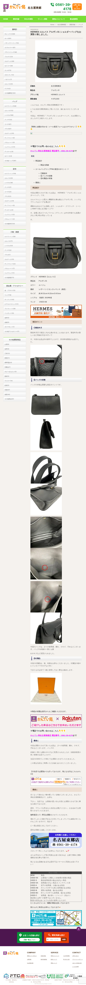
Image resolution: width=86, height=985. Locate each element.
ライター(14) (9, 381)
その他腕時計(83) (10, 93)
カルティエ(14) (9, 201)
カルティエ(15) (9, 259)
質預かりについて (58, 19)
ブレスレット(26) (10, 308)
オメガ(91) (8, 38)
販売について (54, 959)
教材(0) (7, 376)
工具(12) (7, 353)
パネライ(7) (8, 79)
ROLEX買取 (28, 19)
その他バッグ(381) (10, 160)
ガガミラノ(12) (9, 75)
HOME (5, 19)
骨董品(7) (7, 367)
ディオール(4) (9, 151)
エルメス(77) (9, 241)
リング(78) (8, 295)
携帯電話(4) (8, 362)
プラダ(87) (8, 129)
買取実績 (16, 19)
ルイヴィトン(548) (10, 106)
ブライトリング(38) (11, 52)
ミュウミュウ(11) (10, 147)
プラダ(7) (7, 255)
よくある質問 (75, 966)
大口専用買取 (66, 955)
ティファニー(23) (10, 264)
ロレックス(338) (10, 34)
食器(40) (7, 394)
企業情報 (29, 959)
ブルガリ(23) (9, 56)
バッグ (80, 24)
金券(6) (7, 349)
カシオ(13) (8, 70)
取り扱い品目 (66, 959)
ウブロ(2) (8, 88)
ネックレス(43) (9, 299)
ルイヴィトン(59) (10, 236)
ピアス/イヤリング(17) (11, 304)
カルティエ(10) (9, 133)
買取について (54, 963)
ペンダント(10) (9, 313)
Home (52, 24)
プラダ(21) (8, 196)
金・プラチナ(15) (10, 290)
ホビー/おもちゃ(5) (11, 371)
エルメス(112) (9, 110)
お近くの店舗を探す (77, 963)
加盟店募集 (43, 955)
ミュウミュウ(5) (10, 214)
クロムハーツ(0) (10, 142)
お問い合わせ (75, 955)
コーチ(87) (8, 124)
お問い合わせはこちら (77, 6)
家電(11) (7, 358)
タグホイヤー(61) (10, 47)
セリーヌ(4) (8, 156)
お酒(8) (7, 344)
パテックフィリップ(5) (12, 43)
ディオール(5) (9, 210)
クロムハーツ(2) (10, 219)
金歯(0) (7, 322)
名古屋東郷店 (61, 24)
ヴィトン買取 (42, 19)
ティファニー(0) (10, 138)
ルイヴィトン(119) (10, 173)
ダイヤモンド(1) (9, 327)
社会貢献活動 (30, 963)
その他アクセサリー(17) (12, 331)
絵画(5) (7, 385)
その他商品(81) (9, 399)
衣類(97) (7, 390)
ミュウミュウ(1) (9, 273)
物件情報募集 (44, 959)
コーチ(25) (8, 192)
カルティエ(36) (9, 61)
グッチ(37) (8, 187)
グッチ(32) (8, 250)
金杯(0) (7, 318)
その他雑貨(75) (9, 277)
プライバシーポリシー (77, 959)
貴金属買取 (74, 19)
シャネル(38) (9, 182)
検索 (64, 939)
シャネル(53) (9, 245)
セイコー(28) (9, 66)
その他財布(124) (10, 223)
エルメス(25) (9, 84)
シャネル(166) (9, 115)
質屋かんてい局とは (31, 955)
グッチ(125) (8, 119)
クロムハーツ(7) (10, 268)
